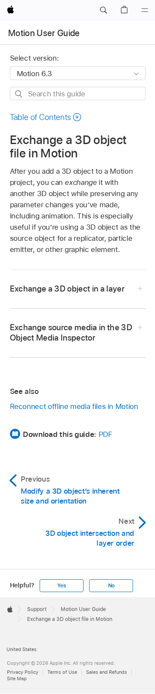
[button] (103, 10)
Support (36, 609)
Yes (61, 586)
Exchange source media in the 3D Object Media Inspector (71, 332)
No (111, 586)
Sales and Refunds (106, 672)
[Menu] (144, 10)
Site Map (17, 679)
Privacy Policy (22, 672)
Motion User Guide (44, 33)
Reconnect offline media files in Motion (74, 406)
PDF (105, 434)
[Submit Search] (19, 93)
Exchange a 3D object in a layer (67, 289)
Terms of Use (62, 672)
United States (21, 649)
